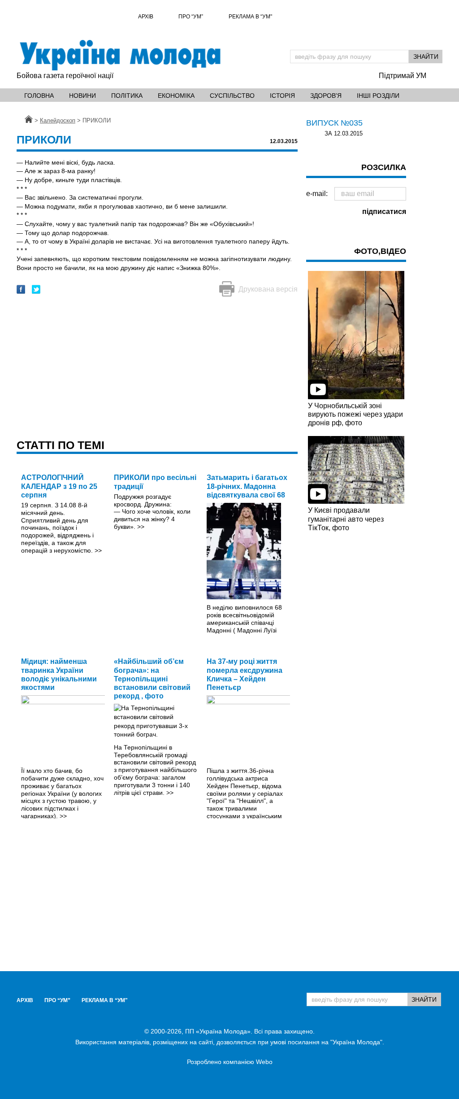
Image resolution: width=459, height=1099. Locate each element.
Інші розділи (378, 95)
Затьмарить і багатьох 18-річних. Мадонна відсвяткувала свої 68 (247, 486)
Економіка (176, 95)
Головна (39, 95)
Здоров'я (326, 95)
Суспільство (232, 95)
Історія (282, 95)
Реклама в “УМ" (250, 16)
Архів (145, 16)
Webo (264, 1061)
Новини (82, 95)
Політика (127, 95)
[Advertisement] (157, 369)
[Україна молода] (120, 55)
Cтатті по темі (60, 445)
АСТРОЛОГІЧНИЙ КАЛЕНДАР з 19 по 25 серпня (59, 486)
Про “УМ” (190, 16)
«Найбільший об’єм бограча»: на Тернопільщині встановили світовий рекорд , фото (152, 679)
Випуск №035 (334, 122)
